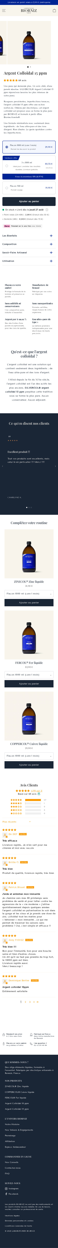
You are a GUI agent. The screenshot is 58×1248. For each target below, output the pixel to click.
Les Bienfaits (27, 236)
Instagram (14, 1188)
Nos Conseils (11, 1162)
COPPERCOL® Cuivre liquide (19, 1092)
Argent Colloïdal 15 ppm (17, 1109)
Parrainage (10, 1135)
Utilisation (27, 261)
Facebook (13, 1194)
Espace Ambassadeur (15, 1147)
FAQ (7, 1173)
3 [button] (30, 1002)
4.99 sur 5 (36, 790)
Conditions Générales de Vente (18, 1226)
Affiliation (10, 1141)
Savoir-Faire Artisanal (27, 253)
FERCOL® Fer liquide (15, 1098)
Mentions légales (12, 1216)
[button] (11, 80)
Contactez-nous (13, 1168)
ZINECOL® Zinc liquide (17, 1086)
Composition (27, 244)
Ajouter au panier (29, 201)
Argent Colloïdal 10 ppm (17, 1103)
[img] (9, 830)
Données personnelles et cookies (19, 1221)
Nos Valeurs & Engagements (19, 1130)
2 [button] (25, 1002)
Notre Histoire (12, 1124)
